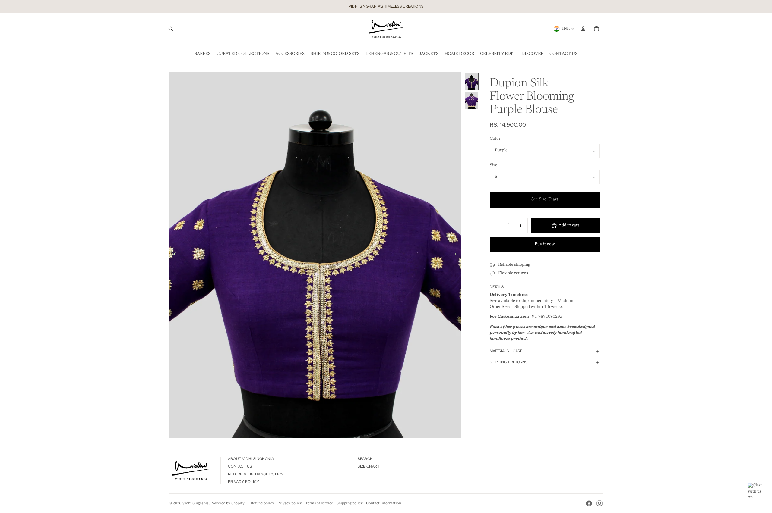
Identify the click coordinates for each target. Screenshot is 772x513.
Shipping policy (350, 503)
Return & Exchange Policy (256, 474)
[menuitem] (202, 54)
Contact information (383, 503)
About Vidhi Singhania (251, 458)
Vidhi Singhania (195, 503)
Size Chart (368, 466)
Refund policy (262, 503)
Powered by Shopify (227, 503)
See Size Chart (544, 200)
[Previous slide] (174, 255)
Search (365, 458)
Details (497, 286)
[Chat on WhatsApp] (757, 492)
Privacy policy (289, 503)
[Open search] (170, 28)
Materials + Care (506, 351)
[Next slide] (456, 255)
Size (493, 165)
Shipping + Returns (508, 362)
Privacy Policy (243, 481)
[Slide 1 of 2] (471, 81)
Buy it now (545, 244)
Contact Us (240, 466)
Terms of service (319, 503)
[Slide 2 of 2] (471, 100)
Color (495, 139)
